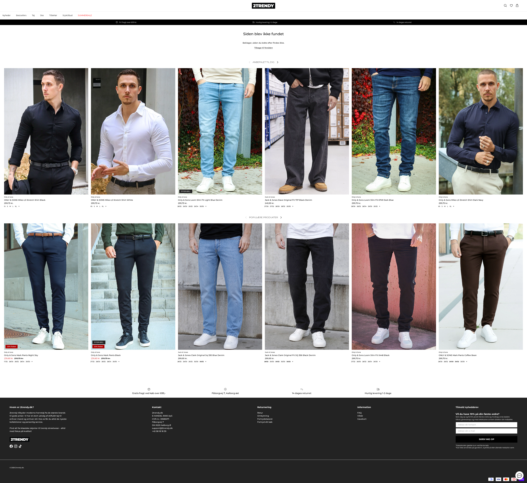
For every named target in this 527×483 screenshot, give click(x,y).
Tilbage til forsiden (263, 48)
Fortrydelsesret (265, 419)
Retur (260, 413)
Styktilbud (67, 15)
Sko (42, 15)
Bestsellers (21, 15)
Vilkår (360, 416)
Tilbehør (53, 15)
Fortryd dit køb (264, 422)
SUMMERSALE (85, 15)
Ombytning (263, 416)
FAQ (359, 413)
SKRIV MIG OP (486, 439)
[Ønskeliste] (511, 5)
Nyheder (6, 15)
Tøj (33, 15)
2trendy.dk (19, 468)
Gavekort (361, 419)
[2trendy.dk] (263, 6)
